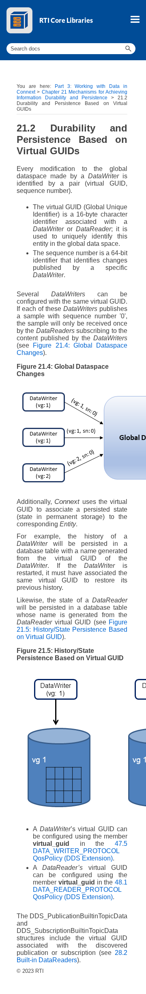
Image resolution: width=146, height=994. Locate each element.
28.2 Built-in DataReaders (72, 956)
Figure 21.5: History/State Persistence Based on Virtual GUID (72, 629)
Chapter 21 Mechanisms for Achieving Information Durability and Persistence (72, 95)
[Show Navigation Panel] (135, 19)
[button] (128, 48)
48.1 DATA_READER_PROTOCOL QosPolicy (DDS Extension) (80, 889)
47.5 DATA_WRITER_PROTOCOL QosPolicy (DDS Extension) (80, 851)
